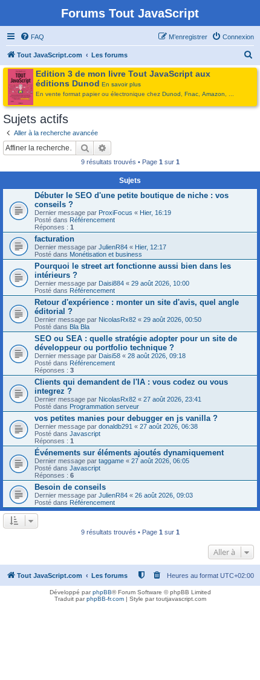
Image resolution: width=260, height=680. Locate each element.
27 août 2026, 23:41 (172, 399)
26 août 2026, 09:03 (164, 495)
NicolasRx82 (117, 319)
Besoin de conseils (70, 487)
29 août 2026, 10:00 (160, 283)
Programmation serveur (104, 406)
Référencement (92, 219)
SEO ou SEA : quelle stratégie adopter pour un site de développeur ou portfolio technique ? (135, 343)
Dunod (171, 94)
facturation (54, 238)
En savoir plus (121, 84)
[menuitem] (32, 37)
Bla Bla (79, 326)
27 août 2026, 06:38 (169, 426)
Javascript (85, 433)
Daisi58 (109, 355)
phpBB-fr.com (105, 598)
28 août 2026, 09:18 (157, 355)
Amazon (213, 94)
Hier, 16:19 (155, 212)
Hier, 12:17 (150, 247)
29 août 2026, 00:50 (172, 319)
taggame (111, 460)
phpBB (102, 592)
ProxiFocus (115, 212)
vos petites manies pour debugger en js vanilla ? (126, 418)
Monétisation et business (106, 254)
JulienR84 (113, 247)
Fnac (191, 94)
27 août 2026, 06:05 (160, 460)
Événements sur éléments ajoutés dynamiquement (129, 452)
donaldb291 (115, 426)
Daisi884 (111, 283)
